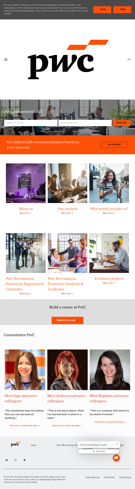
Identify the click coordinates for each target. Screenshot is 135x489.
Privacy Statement (92, 478)
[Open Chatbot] (116, 457)
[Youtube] (24, 460)
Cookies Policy (109, 478)
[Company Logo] (68, 59)
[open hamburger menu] (6, 59)
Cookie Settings (125, 478)
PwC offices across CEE (67, 445)
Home (33, 445)
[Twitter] (15, 460)
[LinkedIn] (6, 460)
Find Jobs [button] (122, 123)
